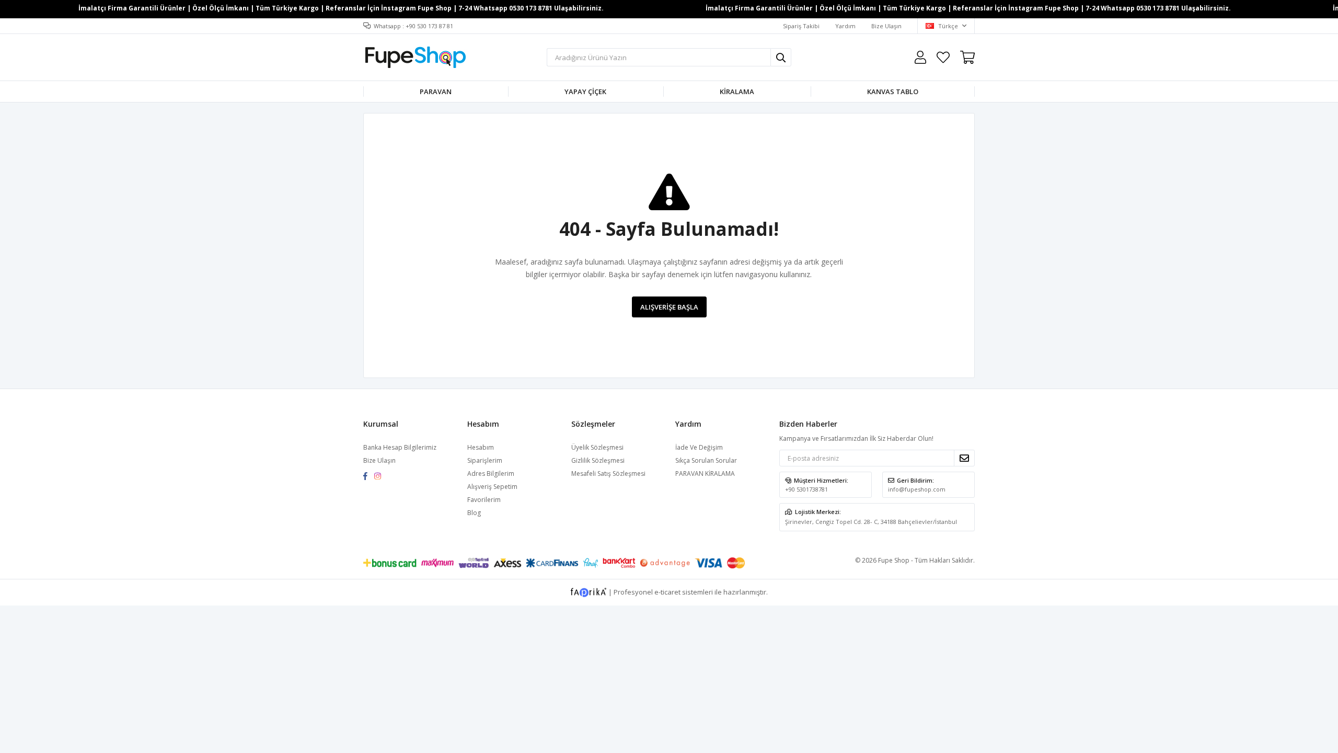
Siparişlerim (484, 460)
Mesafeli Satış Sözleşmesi (608, 473)
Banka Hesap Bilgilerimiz (399, 447)
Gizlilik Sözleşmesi (598, 460)
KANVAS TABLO (892, 91)
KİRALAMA (737, 91)
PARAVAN (436, 91)
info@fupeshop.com (916, 489)
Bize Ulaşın (886, 26)
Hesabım (480, 447)
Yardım (845, 26)
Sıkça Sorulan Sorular (706, 460)
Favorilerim (943, 57)
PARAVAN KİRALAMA (705, 473)
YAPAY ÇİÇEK (585, 91)
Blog (474, 512)
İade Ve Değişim (699, 447)
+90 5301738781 (806, 489)
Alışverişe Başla (669, 307)
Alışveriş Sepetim (492, 486)
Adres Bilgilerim (490, 473)
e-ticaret (667, 591)
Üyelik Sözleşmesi (597, 447)
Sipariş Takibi (801, 26)
